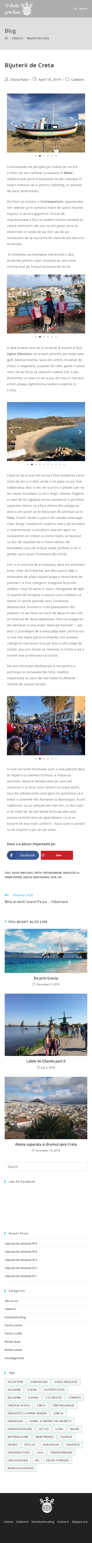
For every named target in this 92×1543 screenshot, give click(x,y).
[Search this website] (46, 1166)
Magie (74, 1429)
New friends (41, 877)
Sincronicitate (19, 1452)
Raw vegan (51, 1445)
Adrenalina (39, 1382)
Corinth (75, 1397)
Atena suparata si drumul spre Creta (46, 1144)
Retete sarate (13, 1350)
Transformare (61, 1452)
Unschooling (18, 1460)
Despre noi (80, 1522)
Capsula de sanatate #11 (21, 1276)
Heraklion (15, 1421)
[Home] (6, 38)
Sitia (53, 877)
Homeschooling (15, 1317)
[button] (36, 156)
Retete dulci (12, 1342)
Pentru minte (13, 1325)
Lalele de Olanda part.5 (45, 1061)
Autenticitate (54, 1390)
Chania (33, 1397)
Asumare (14, 1390)
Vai (59, 877)
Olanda (66, 1437)
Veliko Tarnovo (57, 1460)
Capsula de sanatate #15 (21, 1243)
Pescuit (30, 1445)
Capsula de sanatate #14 (21, 1251)
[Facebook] (27, 1535)
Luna (59, 1429)
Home (8, 1522)
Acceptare (15, 1382)
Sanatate (73, 1445)
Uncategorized (14, 1358)
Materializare (18, 1437)
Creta (37, 872)
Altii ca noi (11, 1301)
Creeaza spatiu (19, 1405)
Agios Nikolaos (22, 872)
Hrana (62, 1522)
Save (58, 855)
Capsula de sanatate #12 (21, 1268)
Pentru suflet (13, 1333)
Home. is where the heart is (50, 1421)
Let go (44, 1429)
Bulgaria (14, 1397)
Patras (13, 1445)
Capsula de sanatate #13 (21, 1260)
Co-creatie (54, 1397)
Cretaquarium (52, 872)
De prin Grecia (46, 978)
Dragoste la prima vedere (27, 1413)
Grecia (27, 877)
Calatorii (77, 79)
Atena (32, 1390)
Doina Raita (19, 79)
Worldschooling (21, 1468)
